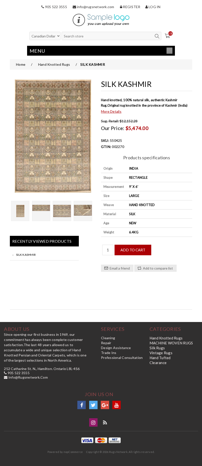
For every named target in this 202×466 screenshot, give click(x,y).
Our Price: (112, 128)
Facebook (81, 405)
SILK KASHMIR (26, 255)
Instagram (93, 422)
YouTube (116, 405)
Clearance (158, 362)
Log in (154, 7)
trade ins (108, 353)
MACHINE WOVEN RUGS (171, 343)
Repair (106, 343)
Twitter (93, 405)
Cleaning (108, 338)
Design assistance (116, 348)
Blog (105, 422)
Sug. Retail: (110, 121)
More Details (111, 111)
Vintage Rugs (161, 353)
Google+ (105, 405)
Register (131, 7)
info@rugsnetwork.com (95, 7)
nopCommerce (73, 451)
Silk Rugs (157, 348)
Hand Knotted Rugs (166, 338)
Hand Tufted (160, 357)
